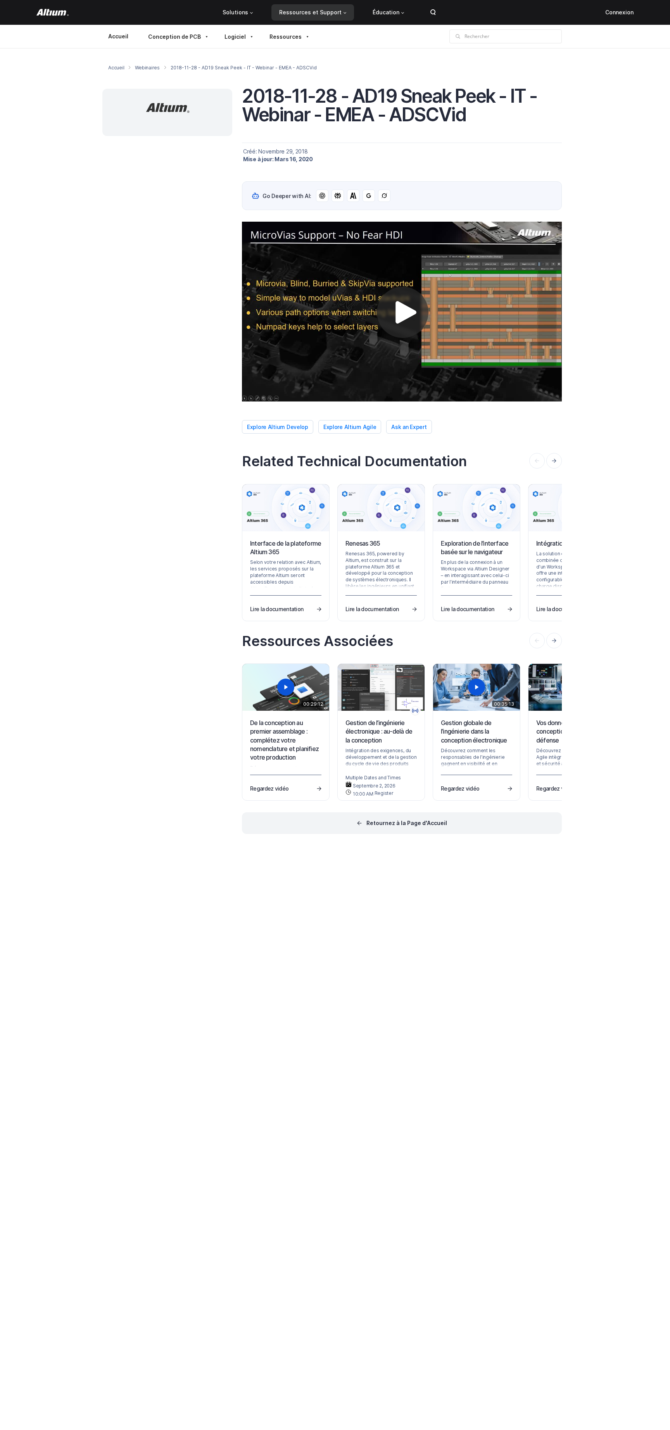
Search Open (433, 12)
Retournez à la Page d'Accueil (406, 823)
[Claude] (353, 196)
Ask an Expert (409, 427)
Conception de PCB (174, 36)
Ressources (285, 36)
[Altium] (52, 12)
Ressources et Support (310, 12)
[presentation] (554, 461)
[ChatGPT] (322, 196)
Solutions (235, 12)
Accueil (118, 36)
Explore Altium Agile (349, 427)
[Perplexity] (338, 196)
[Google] (369, 196)
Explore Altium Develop (277, 427)
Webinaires (147, 68)
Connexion (619, 12)
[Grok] (384, 196)
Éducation (386, 12)
